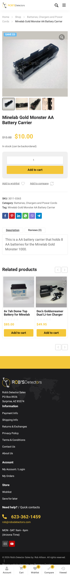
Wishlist (35, 569)
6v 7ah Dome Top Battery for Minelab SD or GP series (17, 314)
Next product (65, 347)
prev (58, 270)
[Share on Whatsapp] (25, 216)
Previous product (58, 347)
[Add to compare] (52, 183)
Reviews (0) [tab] (35, 230)
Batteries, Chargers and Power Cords (35, 203)
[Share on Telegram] (39, 216)
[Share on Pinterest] (12, 216)
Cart (22, 569)
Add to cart (35, 170)
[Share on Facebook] (5, 216)
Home (5, 17)
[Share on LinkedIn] (19, 216)
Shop (18, 17)
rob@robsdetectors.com (16, 522)
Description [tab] (12, 230)
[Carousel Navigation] (61, 270)
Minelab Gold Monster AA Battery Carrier (31, 207)
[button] (62, 37)
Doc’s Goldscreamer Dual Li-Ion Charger (50, 313)
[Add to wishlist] (23, 183)
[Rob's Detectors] (13, 5)
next (65, 270)
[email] (5, 544)
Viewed (63, 572)
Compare (49, 569)
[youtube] (12, 544)
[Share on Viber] (32, 216)
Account (7, 572)
